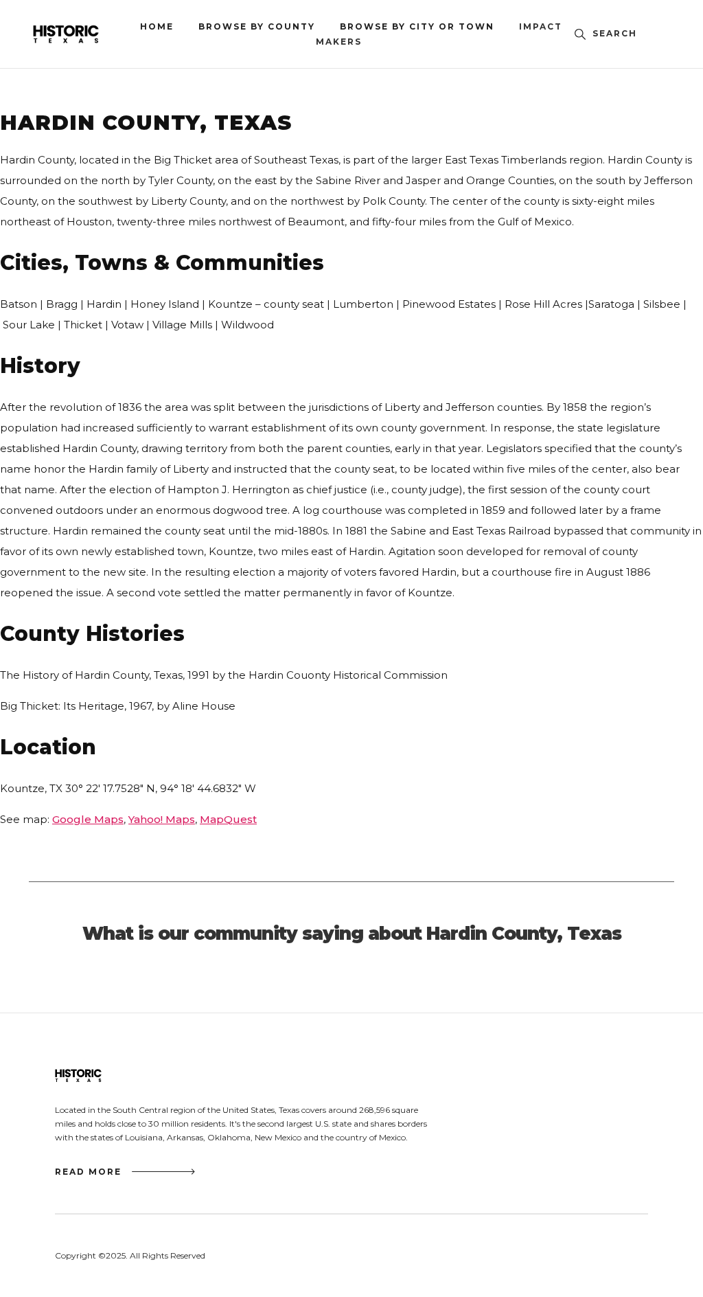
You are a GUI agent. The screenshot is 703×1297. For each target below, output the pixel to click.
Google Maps (88, 819)
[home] (86, 34)
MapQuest (228, 819)
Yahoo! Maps (161, 819)
